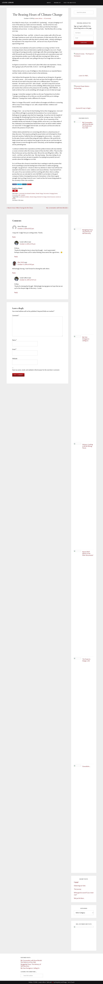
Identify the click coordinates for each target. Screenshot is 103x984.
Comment (15, 315)
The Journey (77, 889)
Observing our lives (79, 885)
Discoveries (46, 193)
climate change (33, 197)
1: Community (21, 193)
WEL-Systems (21, 195)
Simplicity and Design (61, 982)
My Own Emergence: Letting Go (85, 338)
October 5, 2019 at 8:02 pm (26, 228)
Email (14, 349)
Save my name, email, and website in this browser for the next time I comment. (36, 370)
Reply (14, 237)
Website (14, 358)
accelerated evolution (24, 197)
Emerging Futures (53, 193)
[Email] (15, 191)
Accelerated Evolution (30, 193)
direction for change (42, 197)
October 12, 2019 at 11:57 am (28, 280)
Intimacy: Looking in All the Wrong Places (87, 446)
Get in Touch (71, 982)
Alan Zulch (21, 262)
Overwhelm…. (86, 766)
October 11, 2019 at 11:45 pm (26, 264)
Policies (31, 982)
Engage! (76, 882)
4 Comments (47, 18)
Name (14, 340)
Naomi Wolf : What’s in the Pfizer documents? (87, 553)
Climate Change (39, 193)
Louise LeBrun (8, 2)
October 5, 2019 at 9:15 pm (27, 244)
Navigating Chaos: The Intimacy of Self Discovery (87, 231)
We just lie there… (79, 898)
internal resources (51, 197)
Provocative (15, 195)
